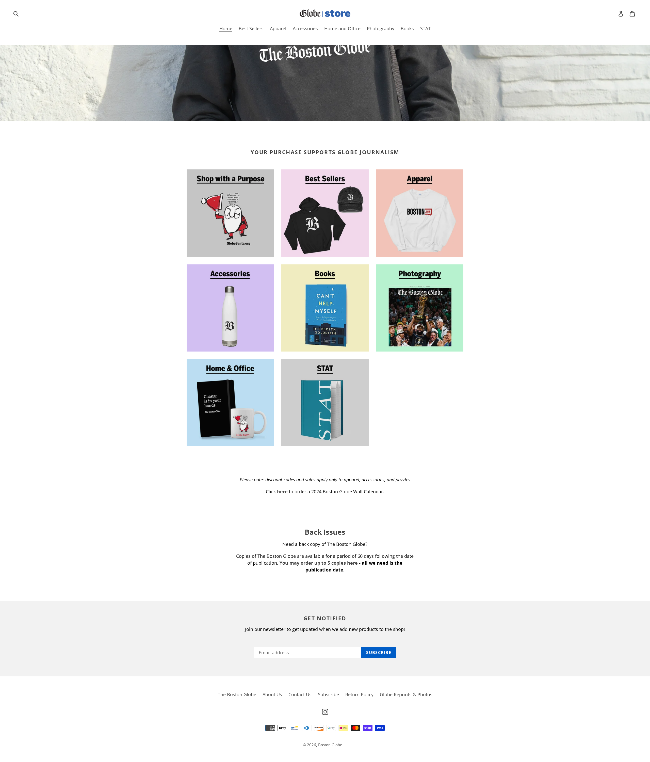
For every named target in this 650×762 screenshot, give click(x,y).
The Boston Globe (237, 694)
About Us (272, 694)
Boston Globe (330, 744)
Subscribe (328, 694)
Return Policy (359, 694)
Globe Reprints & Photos (406, 694)
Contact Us (300, 694)
